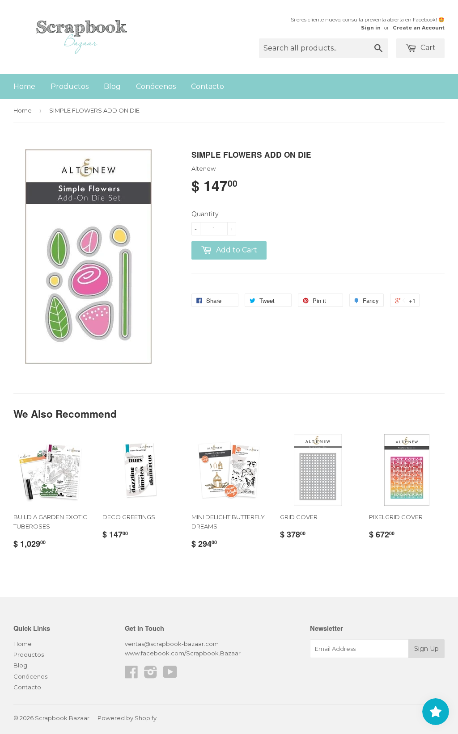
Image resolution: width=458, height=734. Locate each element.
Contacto (207, 86)
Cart (427, 47)
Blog (112, 86)
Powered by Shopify (127, 717)
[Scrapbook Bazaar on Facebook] (131, 675)
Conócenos (156, 86)
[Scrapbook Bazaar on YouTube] (170, 675)
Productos (70, 86)
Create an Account (419, 28)
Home (24, 86)
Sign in (371, 28)
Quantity (205, 214)
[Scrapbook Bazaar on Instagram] (150, 675)
